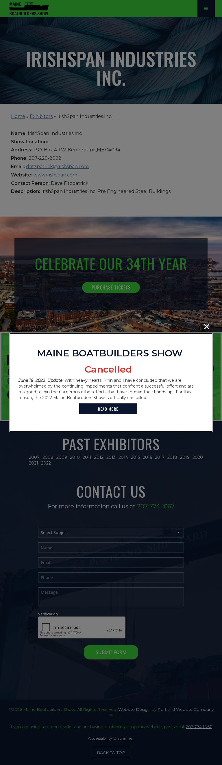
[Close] (206, 326)
